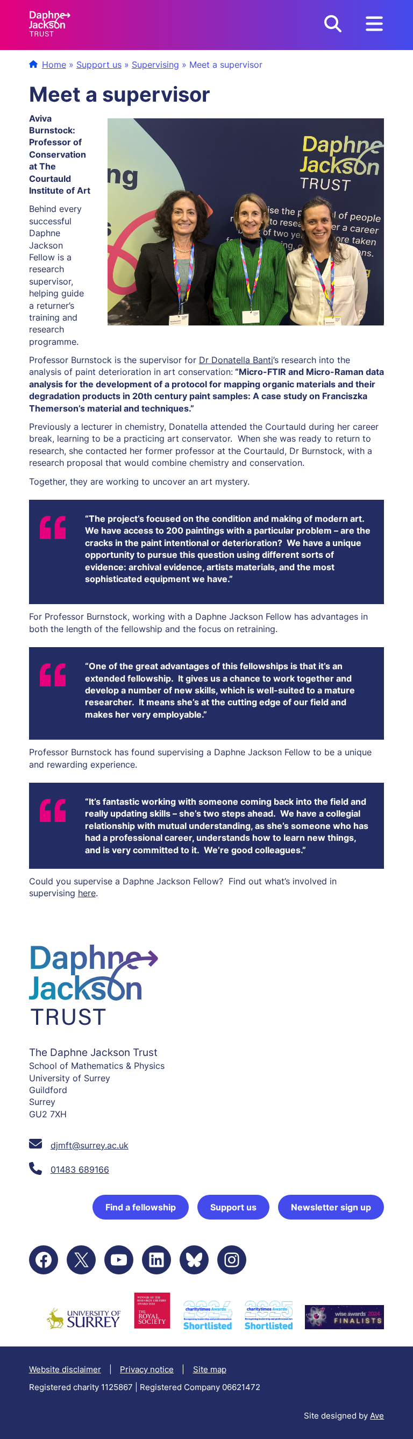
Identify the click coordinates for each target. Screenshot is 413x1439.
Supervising (155, 64)
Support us (99, 64)
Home (54, 64)
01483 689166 (80, 1169)
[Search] (332, 25)
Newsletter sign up (331, 1207)
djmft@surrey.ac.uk (90, 1145)
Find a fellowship (140, 1207)
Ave (377, 1415)
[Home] (49, 25)
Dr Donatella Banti (236, 360)
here (87, 893)
